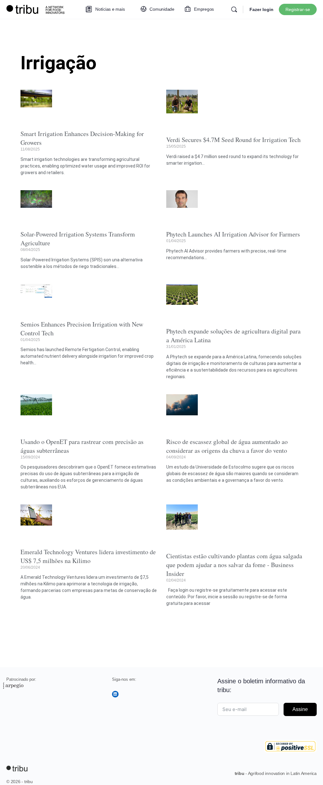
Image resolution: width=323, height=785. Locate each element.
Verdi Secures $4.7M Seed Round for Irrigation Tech (233, 139)
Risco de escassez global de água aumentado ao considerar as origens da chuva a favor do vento (227, 446)
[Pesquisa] (234, 9)
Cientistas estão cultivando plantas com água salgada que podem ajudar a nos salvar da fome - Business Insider (234, 565)
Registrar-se (297, 9)
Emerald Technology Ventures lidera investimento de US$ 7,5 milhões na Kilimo (88, 556)
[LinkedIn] (115, 694)
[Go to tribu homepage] (37, 8)
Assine (300, 709)
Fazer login (261, 9)
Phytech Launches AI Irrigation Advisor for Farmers (233, 234)
